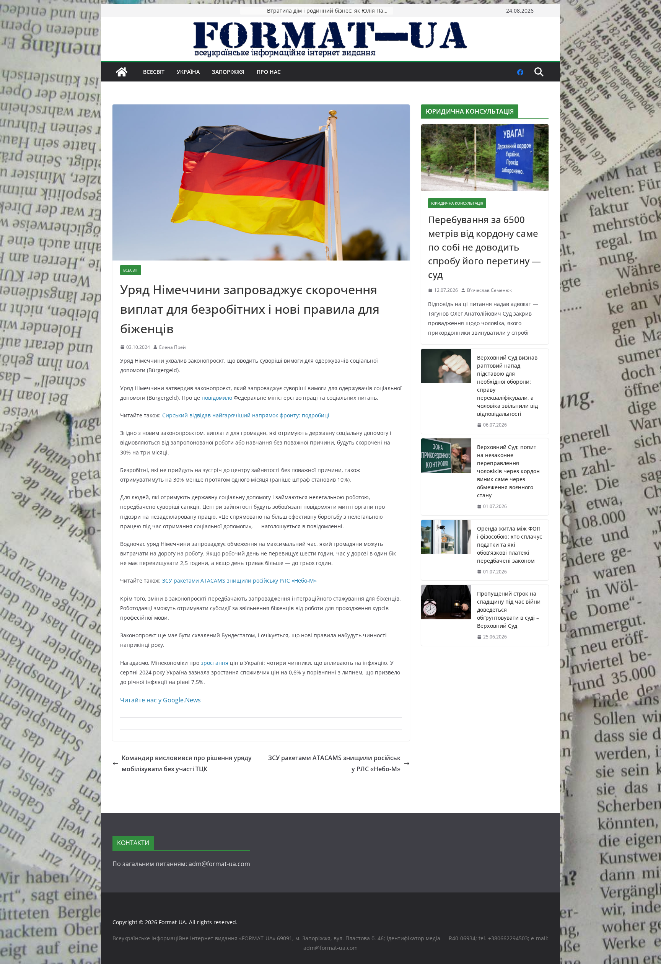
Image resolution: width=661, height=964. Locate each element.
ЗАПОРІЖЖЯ (228, 71)
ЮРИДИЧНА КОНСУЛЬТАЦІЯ (457, 203)
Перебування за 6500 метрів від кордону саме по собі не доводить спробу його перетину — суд (484, 247)
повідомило (217, 397)
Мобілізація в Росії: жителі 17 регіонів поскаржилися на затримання (330, 10)
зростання (214, 662)
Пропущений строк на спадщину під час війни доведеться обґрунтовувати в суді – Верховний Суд (509, 609)
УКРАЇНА (188, 71)
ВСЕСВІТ (153, 71)
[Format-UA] (122, 72)
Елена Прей (172, 347)
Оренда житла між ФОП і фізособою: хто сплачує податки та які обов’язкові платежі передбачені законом (509, 544)
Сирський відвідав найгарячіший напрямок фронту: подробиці (245, 415)
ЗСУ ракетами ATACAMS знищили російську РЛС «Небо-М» (239, 580)
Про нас (269, 71)
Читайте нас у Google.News (160, 700)
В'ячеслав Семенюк (489, 290)
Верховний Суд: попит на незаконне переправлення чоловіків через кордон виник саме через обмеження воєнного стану (508, 471)
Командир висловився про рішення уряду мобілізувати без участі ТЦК (187, 763)
